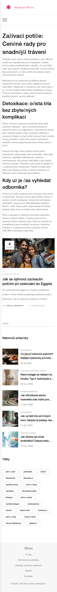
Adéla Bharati (15, 306)
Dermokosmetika (29, 392)
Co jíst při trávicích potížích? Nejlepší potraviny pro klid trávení (37, 356)
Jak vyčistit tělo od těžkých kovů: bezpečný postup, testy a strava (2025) (37, 418)
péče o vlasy (31, 485)
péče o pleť (10, 472)
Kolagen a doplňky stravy (33, 371)
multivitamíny (33, 504)
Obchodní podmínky (28, 560)
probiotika (28, 472)
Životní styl (11, 274)
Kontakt (28, 576)
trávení (9, 510)
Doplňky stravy (28, 433)
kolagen (9, 497)
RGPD (28, 571)
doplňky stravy (12, 485)
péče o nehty (26, 497)
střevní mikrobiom (13, 523)
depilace (33, 523)
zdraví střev (25, 510)
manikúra (10, 491)
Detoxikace (26, 350)
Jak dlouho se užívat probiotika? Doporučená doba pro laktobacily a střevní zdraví (35, 439)
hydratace (42, 510)
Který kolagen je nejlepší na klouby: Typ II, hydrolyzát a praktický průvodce (36, 377)
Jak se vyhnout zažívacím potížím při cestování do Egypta (27, 281)
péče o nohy (11, 517)
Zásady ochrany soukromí (28, 565)
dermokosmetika (29, 491)
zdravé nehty (30, 517)
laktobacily (10, 478)
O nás (28, 555)
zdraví (43, 472)
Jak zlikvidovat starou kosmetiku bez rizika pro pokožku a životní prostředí (36, 398)
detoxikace (28, 478)
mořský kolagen (12, 504)
